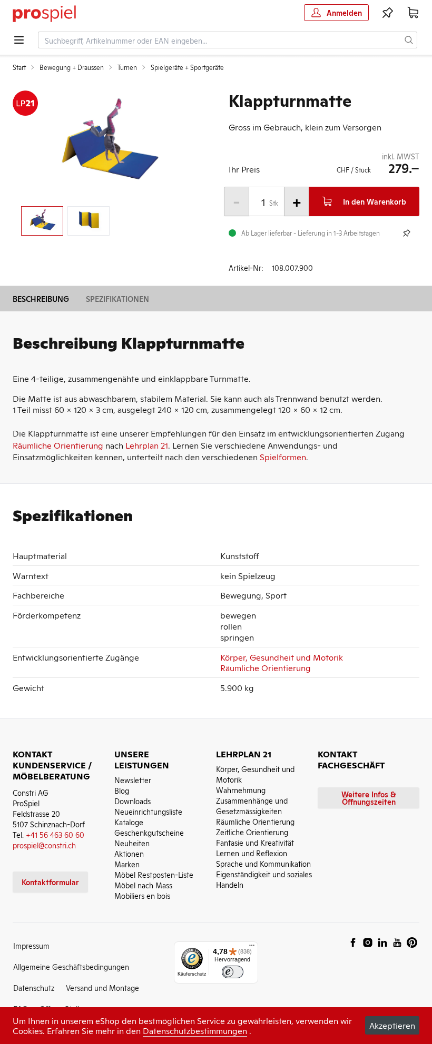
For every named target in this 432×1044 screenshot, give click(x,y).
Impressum (31, 945)
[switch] (232, 972)
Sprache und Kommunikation (263, 863)
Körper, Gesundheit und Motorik (281, 657)
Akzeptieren (392, 1025)
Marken (127, 864)
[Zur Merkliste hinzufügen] (406, 233)
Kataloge (128, 822)
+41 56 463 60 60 (55, 834)
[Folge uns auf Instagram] (367, 942)
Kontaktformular (50, 882)
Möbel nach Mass (143, 885)
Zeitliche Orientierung (252, 832)
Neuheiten (132, 843)
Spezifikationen (117, 298)
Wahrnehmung (241, 790)
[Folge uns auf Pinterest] (412, 942)
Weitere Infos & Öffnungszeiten (368, 797)
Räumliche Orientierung (58, 445)
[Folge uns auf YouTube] (397, 942)
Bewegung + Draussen (72, 67)
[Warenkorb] (413, 12)
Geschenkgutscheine (149, 832)
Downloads (132, 801)
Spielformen (283, 456)
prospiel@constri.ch (44, 845)
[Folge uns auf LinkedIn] (382, 942)
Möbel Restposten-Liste (153, 874)
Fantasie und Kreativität (255, 842)
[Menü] (252, 947)
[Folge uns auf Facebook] (353, 942)
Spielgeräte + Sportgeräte (187, 67)
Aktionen (129, 853)
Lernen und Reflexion (251, 853)
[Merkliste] (387, 12)
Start (19, 67)
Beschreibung (41, 298)
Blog (121, 790)
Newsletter (132, 780)
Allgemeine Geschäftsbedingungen (71, 966)
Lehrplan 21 (146, 445)
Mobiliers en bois (142, 895)
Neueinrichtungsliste (148, 811)
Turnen (127, 67)
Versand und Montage (102, 987)
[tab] (42, 221)
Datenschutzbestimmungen (195, 1030)
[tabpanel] (108, 144)
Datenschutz (33, 987)
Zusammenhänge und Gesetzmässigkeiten (252, 805)
